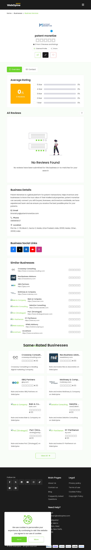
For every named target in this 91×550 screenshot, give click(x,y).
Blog (50, 491)
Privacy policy (75, 483)
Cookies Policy (75, 491)
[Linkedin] (21, 482)
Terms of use (74, 487)
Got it (19, 539)
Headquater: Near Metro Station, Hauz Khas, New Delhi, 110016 (55, 526)
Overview (16, 69)
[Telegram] (9, 488)
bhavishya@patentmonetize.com (25, 213)
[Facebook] (9, 482)
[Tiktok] (39, 482)
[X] (15, 482)
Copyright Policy (76, 496)
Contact (32, 69)
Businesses (18, 13)
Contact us (53, 487)
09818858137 (16, 221)
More (36, 539)
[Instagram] (33, 482)
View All (44, 455)
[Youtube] (27, 482)
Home (9, 13)
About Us (52, 483)
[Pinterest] (15, 488)
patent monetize (45, 36)
